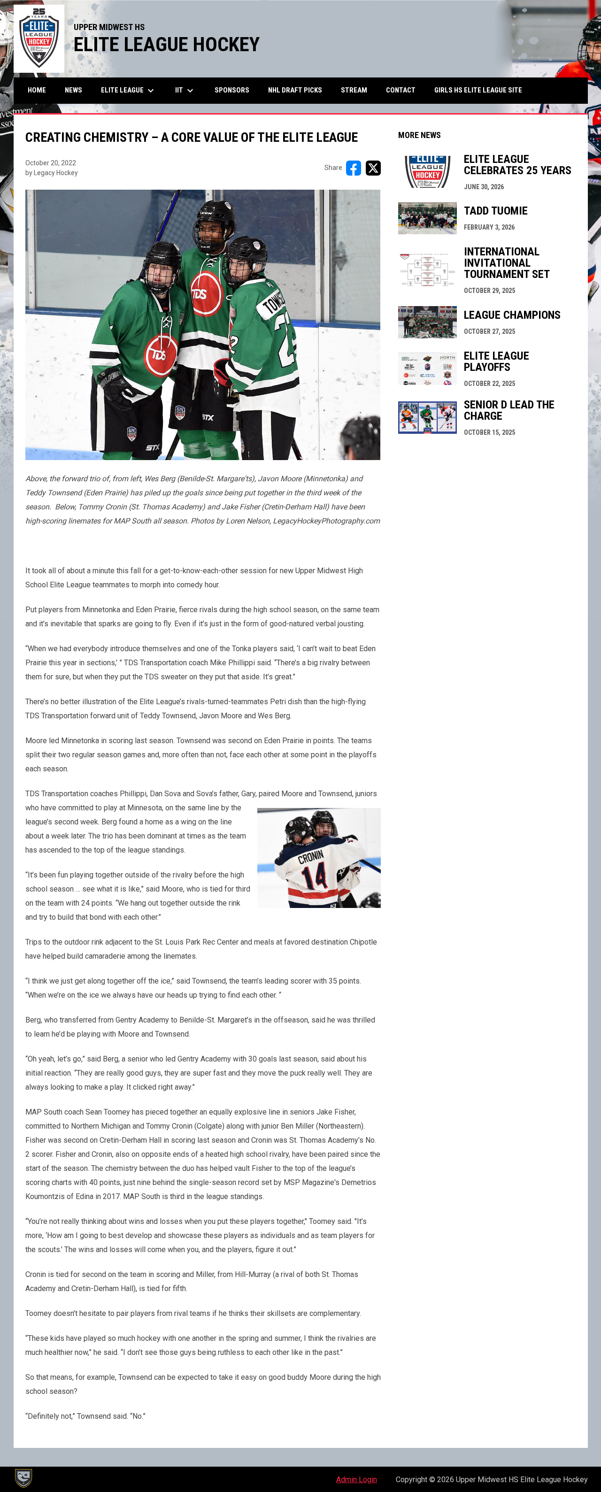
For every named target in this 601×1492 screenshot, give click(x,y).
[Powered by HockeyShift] (23, 1478)
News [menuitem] (73, 90)
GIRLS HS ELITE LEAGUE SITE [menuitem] (481, 89)
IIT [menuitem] (185, 90)
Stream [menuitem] (354, 90)
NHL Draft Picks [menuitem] (295, 90)
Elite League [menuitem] (128, 90)
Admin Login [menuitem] (356, 1479)
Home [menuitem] (37, 90)
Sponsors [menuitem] (232, 90)
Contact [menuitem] (401, 90)
